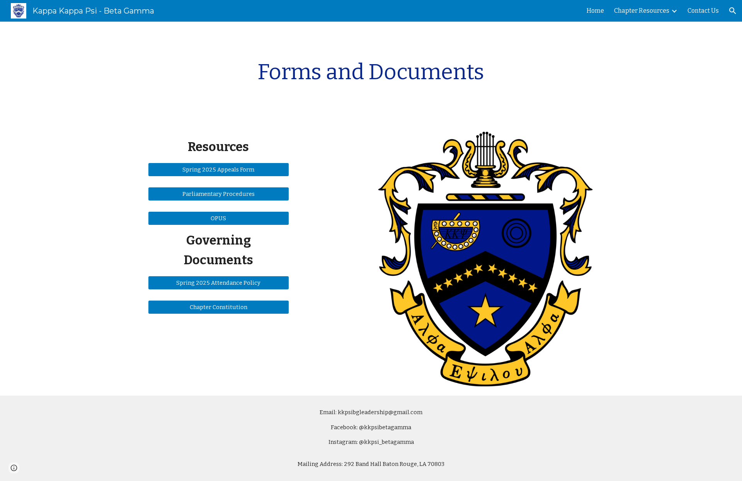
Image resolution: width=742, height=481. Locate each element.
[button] (732, 11)
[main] (371, 72)
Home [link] (595, 10)
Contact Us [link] (703, 10)
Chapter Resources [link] (641, 10)
